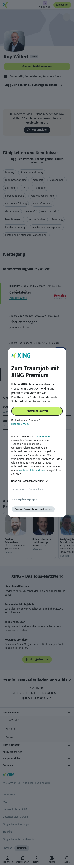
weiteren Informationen (32, 470)
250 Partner (43, 436)
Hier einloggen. (20, 424)
